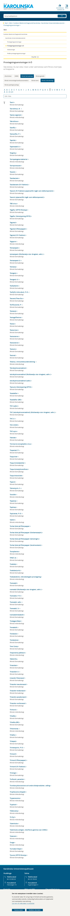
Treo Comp (14, 646)
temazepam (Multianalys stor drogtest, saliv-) (26, 254)
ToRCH (12, 520)
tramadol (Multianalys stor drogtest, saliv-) (25, 589)
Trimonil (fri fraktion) (17, 767)
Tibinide (13, 438)
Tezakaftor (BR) (15, 400)
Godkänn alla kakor (35, 910)
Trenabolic (13, 627)
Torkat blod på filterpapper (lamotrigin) (24, 539)
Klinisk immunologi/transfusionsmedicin (16, 80)
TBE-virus (13, 204)
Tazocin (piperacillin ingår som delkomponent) (27, 197)
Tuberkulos (14, 823)
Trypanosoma (15, 798)
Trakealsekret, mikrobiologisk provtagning (25, 577)
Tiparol (12, 482)
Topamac (13, 501)
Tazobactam (14, 178)
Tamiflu (12, 128)
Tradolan (13, 564)
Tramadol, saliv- (15, 602)
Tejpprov (13, 241)
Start (6, 23)
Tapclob (12, 140)
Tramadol (13, 583)
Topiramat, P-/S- (16, 513)
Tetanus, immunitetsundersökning (22, 362)
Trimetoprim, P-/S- (16, 748)
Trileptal (13, 741)
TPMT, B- (13, 558)
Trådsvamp (14, 811)
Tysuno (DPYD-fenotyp (18, 855)
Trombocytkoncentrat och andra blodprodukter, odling (30, 786)
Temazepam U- (15, 260)
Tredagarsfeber (15, 621)
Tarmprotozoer (15, 166)
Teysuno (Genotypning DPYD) (20, 387)
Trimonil (13, 754)
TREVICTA (13, 659)
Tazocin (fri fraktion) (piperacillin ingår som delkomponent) (31, 191)
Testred (12, 355)
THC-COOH (14, 425)
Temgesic (13, 273)
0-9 (12, 92)
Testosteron (14, 336)
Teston (12, 324)
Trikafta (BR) (14, 722)
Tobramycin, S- (15, 488)
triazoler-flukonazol (17, 678)
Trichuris (13, 710)
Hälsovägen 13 (11, 885)
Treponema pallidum (17, 653)
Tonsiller (13, 495)
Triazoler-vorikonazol (17, 703)
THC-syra (13, 431)
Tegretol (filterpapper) (18, 229)
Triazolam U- (14, 672)
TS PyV (12, 817)
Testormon (14, 330)
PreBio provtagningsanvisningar (16, 53)
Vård (10, 23)
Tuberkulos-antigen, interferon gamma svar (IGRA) (28, 830)
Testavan (13, 311)
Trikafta (12, 716)
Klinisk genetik (40, 76)
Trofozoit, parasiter (17, 779)
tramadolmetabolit (17, 615)
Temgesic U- (14, 279)
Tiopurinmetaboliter (17, 463)
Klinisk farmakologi (27, 76)
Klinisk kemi (35, 80)
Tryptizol (13, 804)
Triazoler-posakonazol (18, 697)
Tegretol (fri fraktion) (17, 235)
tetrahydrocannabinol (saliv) (20, 381)
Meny (66, 8)
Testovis (13, 349)
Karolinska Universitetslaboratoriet (52, 23)
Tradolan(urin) (15, 570)
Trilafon (12, 735)
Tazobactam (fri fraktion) (19, 185)
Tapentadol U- (15, 147)
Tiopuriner (14, 457)
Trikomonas (14, 729)
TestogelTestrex (15, 317)
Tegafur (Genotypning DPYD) (20, 216)
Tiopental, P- (14, 450)
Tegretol (13, 222)
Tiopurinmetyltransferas (19, 469)
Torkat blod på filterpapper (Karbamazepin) (26, 532)
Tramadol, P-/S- (15, 596)
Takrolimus (14, 121)
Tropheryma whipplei (17, 792)
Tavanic (12, 172)
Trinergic (13, 773)
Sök (62, 16)
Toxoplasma (14, 551)
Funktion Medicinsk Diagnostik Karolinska (26, 23)
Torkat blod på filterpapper (20, 526)
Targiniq (13, 153)
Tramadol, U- (14, 608)
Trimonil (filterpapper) (18, 760)
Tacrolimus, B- (15, 109)
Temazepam (14, 248)
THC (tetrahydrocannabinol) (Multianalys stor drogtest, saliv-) (32, 412)
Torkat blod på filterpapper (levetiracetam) (25, 545)
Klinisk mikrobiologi (47, 80)
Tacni (12, 102)
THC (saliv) (14, 406)
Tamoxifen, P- (15, 134)
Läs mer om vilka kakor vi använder (23, 903)
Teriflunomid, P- (16, 305)
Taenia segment (15, 115)
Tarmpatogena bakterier (19, 159)
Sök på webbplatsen (10, 16)
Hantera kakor (18, 910)
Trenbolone (14, 640)
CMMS (16, 76)
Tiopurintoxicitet (16, 476)
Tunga (12, 842)
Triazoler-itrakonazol (17, 691)
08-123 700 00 (32, 879)
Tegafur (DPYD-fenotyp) (18, 210)
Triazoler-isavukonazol (18, 684)
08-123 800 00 (11, 879)
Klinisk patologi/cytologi (12, 85)
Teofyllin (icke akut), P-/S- (19, 292)
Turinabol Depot (16, 849)
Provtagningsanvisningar (12, 25)
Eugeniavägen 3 (33, 885)
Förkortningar (11, 49)
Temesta (13, 267)
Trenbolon (13, 634)
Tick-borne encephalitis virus (20, 444)
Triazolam (13, 665)
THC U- (12, 419)
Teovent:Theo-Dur (16, 298)
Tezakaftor (14, 393)
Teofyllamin (14, 286)
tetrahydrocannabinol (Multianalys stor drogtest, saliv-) (30, 374)
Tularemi (13, 836)
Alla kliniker (8, 76)
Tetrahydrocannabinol (18, 368)
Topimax (13, 507)
